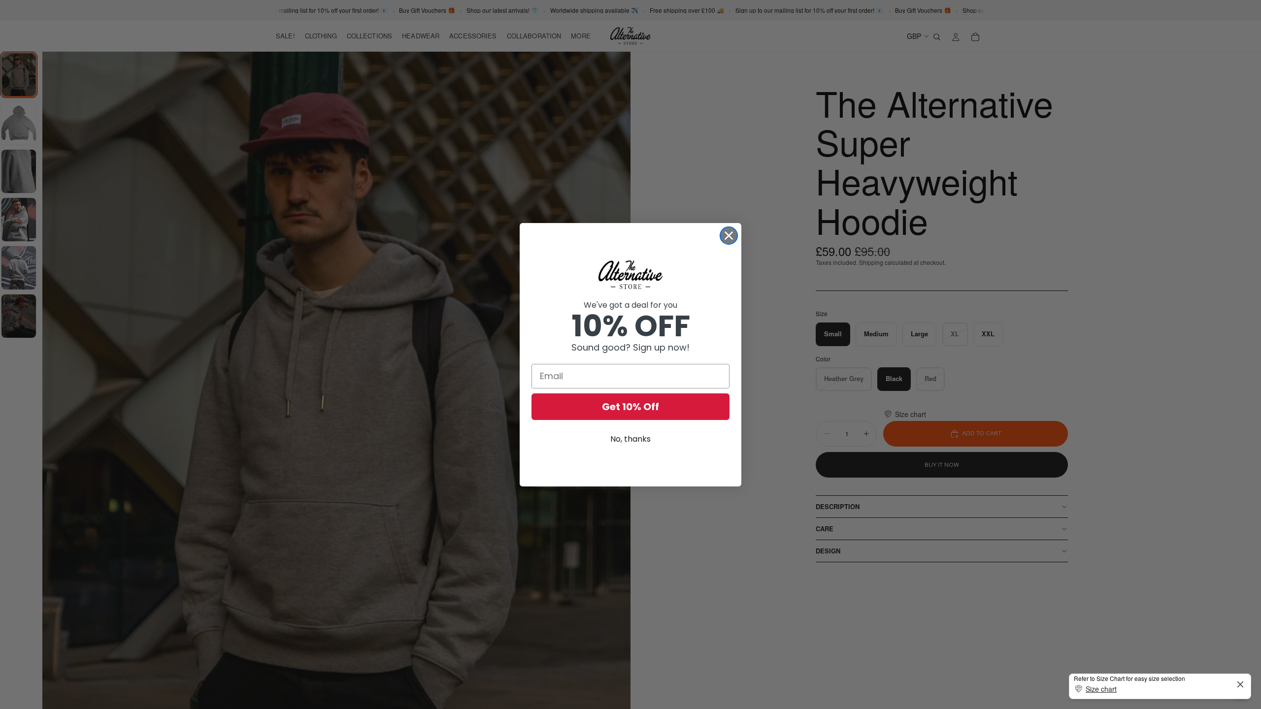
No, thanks (630, 439)
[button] (1160, 688)
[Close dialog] (728, 235)
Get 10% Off (630, 407)
